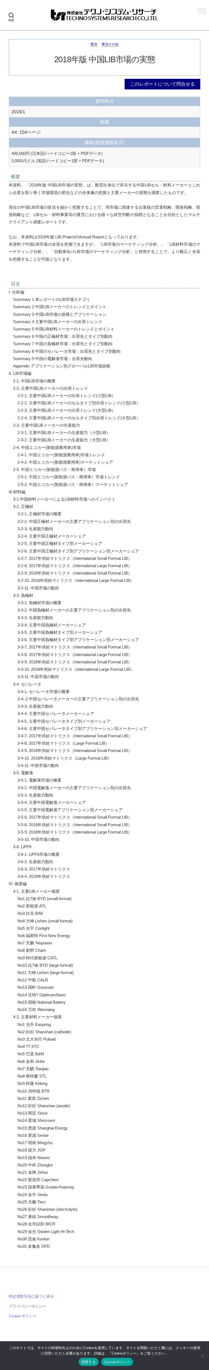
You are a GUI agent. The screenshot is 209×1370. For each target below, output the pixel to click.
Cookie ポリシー (22, 1316)
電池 (93, 44)
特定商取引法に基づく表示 (31, 1296)
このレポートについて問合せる (162, 84)
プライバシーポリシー (27, 1306)
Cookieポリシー (117, 1362)
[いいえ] (202, 1355)
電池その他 (110, 44)
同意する (88, 1362)
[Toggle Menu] (202, 10)
